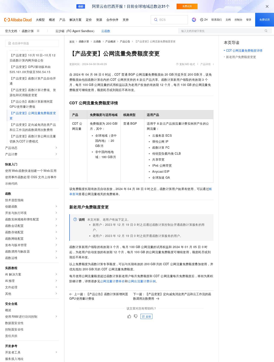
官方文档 (11, 31)
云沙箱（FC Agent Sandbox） (75, 31)
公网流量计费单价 (112, 281)
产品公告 (125, 41)
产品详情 (205, 64)
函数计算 (28, 31)
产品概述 (110, 41)
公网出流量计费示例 (142, 281)
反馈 (148, 316)
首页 (71, 41)
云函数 (105, 31)
